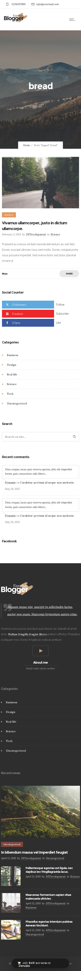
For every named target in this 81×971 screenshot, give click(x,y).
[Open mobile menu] (73, 19)
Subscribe (62, 313)
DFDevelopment (36, 234)
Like (58, 322)
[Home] (16, 21)
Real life (12, 374)
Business (12, 355)
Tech (10, 394)
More (4, 273)
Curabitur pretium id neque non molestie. (47, 482)
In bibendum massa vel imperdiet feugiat (34, 852)
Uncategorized (17, 403)
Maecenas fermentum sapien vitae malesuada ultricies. (48, 896)
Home (26, 145)
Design (11, 365)
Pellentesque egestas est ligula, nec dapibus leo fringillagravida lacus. (49, 870)
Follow (60, 304)
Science (12, 384)
